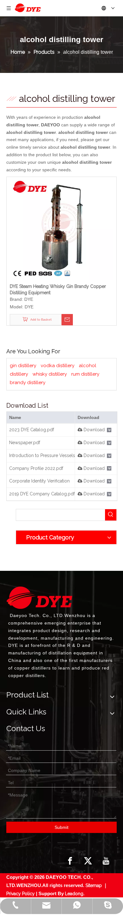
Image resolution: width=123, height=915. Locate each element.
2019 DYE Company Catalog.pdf (42, 493)
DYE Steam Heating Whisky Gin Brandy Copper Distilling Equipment (58, 289)
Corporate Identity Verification (39, 480)
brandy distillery (27, 382)
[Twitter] (88, 861)
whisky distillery (49, 374)
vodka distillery (57, 365)
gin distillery (23, 365)
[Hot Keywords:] (110, 515)
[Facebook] (70, 861)
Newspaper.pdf (24, 442)
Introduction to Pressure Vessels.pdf (46, 455)
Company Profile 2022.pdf (36, 468)
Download (93, 429)
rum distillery (85, 374)
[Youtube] (106, 861)
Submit (61, 827)
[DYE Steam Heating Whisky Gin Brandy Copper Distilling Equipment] (61, 228)
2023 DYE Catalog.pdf (31, 429)
